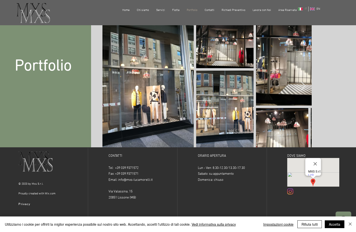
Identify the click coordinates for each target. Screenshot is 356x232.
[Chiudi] (350, 224)
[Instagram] (290, 191)
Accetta (334, 224)
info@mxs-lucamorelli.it (135, 180)
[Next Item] (303, 86)
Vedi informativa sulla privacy (214, 224)
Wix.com (50, 193)
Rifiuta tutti (310, 224)
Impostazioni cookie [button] (278, 224)
